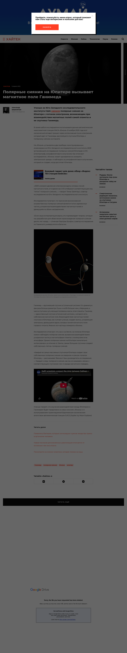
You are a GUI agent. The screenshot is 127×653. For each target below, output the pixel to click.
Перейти (47, 27)
